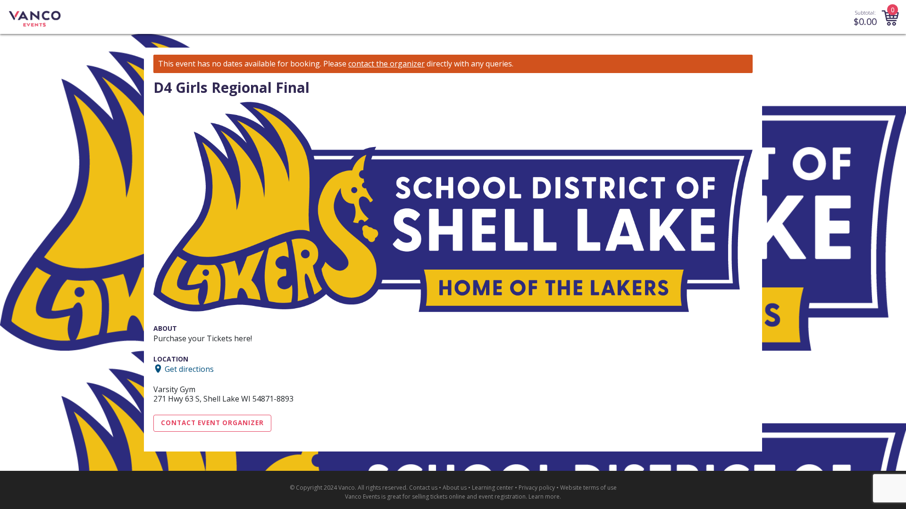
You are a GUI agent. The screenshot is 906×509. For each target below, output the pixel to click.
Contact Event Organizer (212, 423)
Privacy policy (537, 488)
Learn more (544, 497)
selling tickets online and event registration (469, 497)
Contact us (423, 488)
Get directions (189, 368)
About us (455, 488)
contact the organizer (386, 63)
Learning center (492, 488)
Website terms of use (588, 488)
